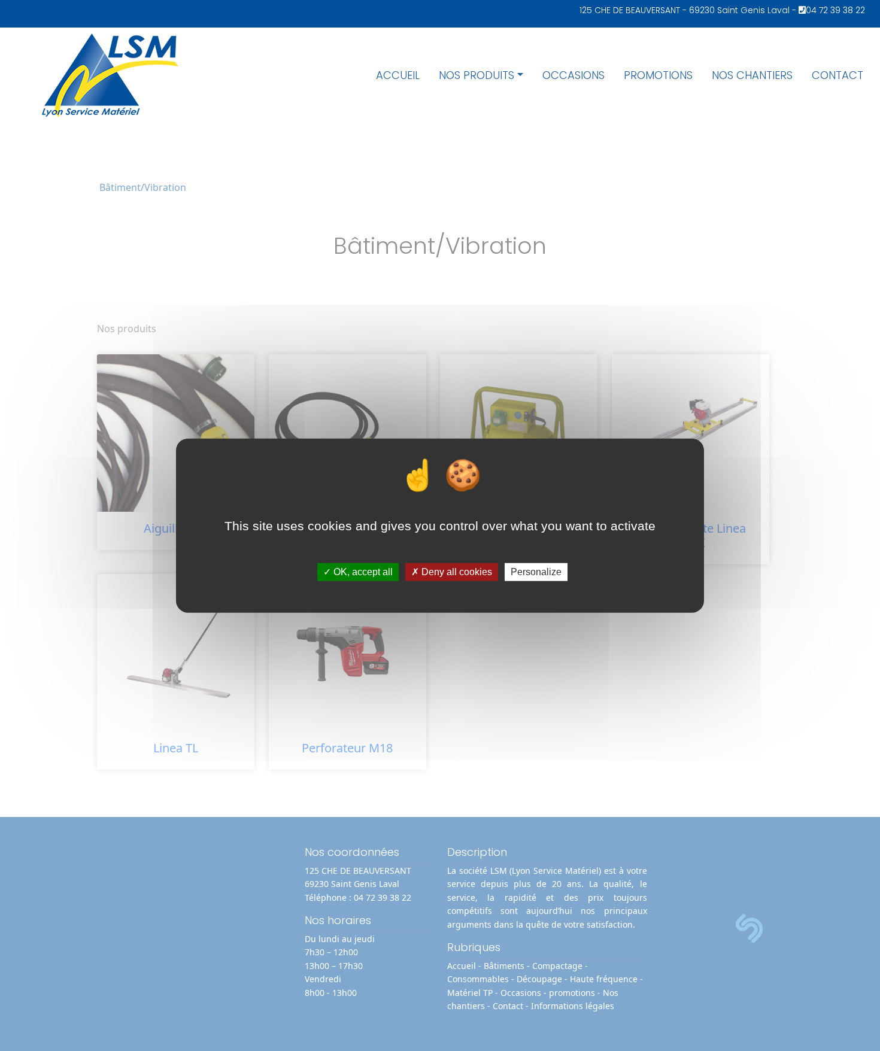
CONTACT (837, 75)
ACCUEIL (398, 75)
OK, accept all (362, 572)
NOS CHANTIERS (752, 75)
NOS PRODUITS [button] (476, 75)
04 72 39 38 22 (835, 10)
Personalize (536, 572)
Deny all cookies (455, 572)
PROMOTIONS (658, 75)
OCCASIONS (573, 75)
